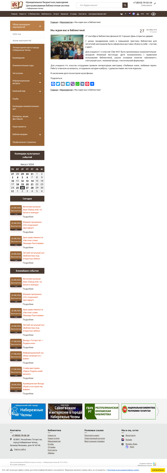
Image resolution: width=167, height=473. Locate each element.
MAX (132, 447)
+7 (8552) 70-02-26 (20, 435)
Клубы (51, 444)
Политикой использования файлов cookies (123, 470)
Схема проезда (146, 5)
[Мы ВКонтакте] (121, 14)
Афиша (51, 453)
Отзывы (73, 14)
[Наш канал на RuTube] (130, 14)
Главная (14, 14)
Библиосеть (46, 14)
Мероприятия (66, 22)
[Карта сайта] (138, 14)
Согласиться (158, 470)
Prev (9, 411)
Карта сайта (20, 449)
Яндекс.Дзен (131, 444)
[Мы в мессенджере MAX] (134, 14)
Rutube (129, 440)
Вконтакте (130, 435)
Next (157, 411)
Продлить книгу (91, 435)
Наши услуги (53, 438)
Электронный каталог (94, 438)
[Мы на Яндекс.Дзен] (126, 14)
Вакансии (64, 14)
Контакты (83, 14)
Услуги (56, 14)
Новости (22, 14)
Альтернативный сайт (97, 14)
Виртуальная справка (94, 441)
